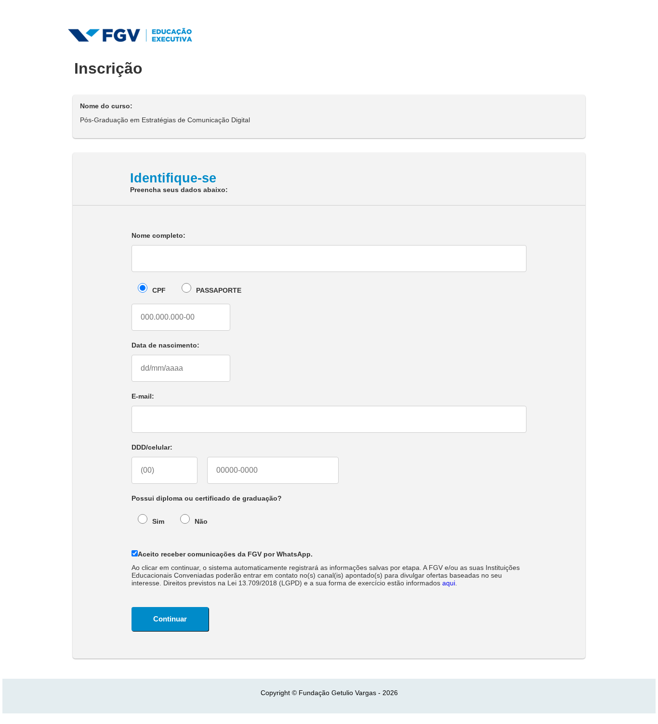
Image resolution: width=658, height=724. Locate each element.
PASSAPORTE (218, 290)
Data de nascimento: (165, 345)
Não (201, 521)
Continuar (170, 619)
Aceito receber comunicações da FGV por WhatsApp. (225, 554)
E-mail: (143, 396)
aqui (448, 583)
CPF (159, 290)
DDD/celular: (152, 447)
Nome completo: (158, 235)
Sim (158, 521)
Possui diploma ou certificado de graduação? (207, 498)
